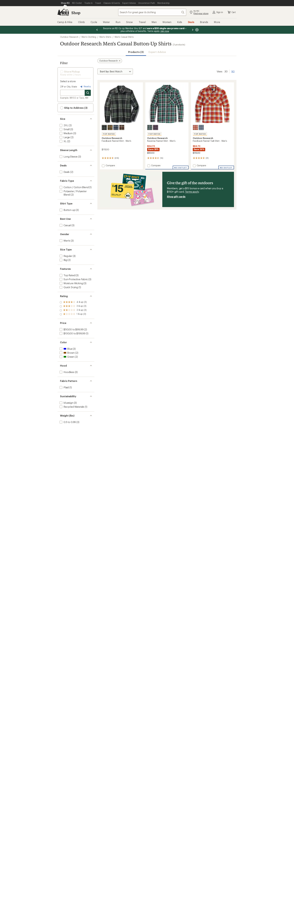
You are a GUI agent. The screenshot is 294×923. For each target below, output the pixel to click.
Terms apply (192, 191)
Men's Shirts (105, 37)
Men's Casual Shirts (124, 37)
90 (233, 71)
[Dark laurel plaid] (104, 127)
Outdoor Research (69, 37)
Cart (234, 12)
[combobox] (152, 12)
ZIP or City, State (68, 86)
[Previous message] (97, 30)
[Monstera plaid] (149, 127)
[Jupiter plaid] (195, 127)
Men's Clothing (89, 37)
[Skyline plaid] (116, 127)
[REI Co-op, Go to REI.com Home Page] (63, 12)
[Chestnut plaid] (121, 127)
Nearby (87, 86)
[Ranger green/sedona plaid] (110, 127)
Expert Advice (157, 51)
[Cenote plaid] (155, 127)
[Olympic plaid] (201, 127)
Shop (75, 12)
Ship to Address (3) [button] (75, 107)
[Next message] (192, 30)
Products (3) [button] (136, 51)
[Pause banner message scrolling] (196, 30)
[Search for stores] (88, 93)
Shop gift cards (176, 196)
